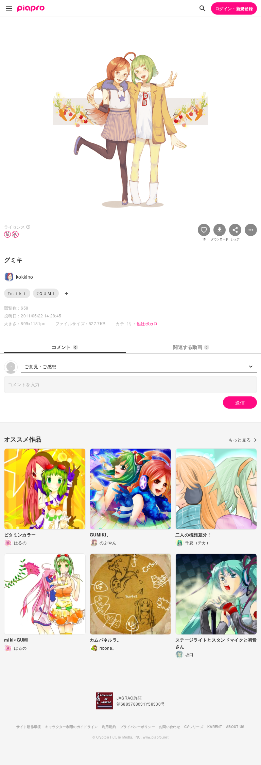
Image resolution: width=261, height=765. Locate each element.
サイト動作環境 (28, 726)
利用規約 (109, 726)
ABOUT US (235, 726)
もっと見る (239, 439)
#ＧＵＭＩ (46, 293)
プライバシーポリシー (137, 726)
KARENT (214, 726)
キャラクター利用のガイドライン (71, 726)
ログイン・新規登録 (234, 8)
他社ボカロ (147, 323)
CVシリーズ (193, 726)
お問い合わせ (169, 726)
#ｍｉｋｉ (17, 293)
